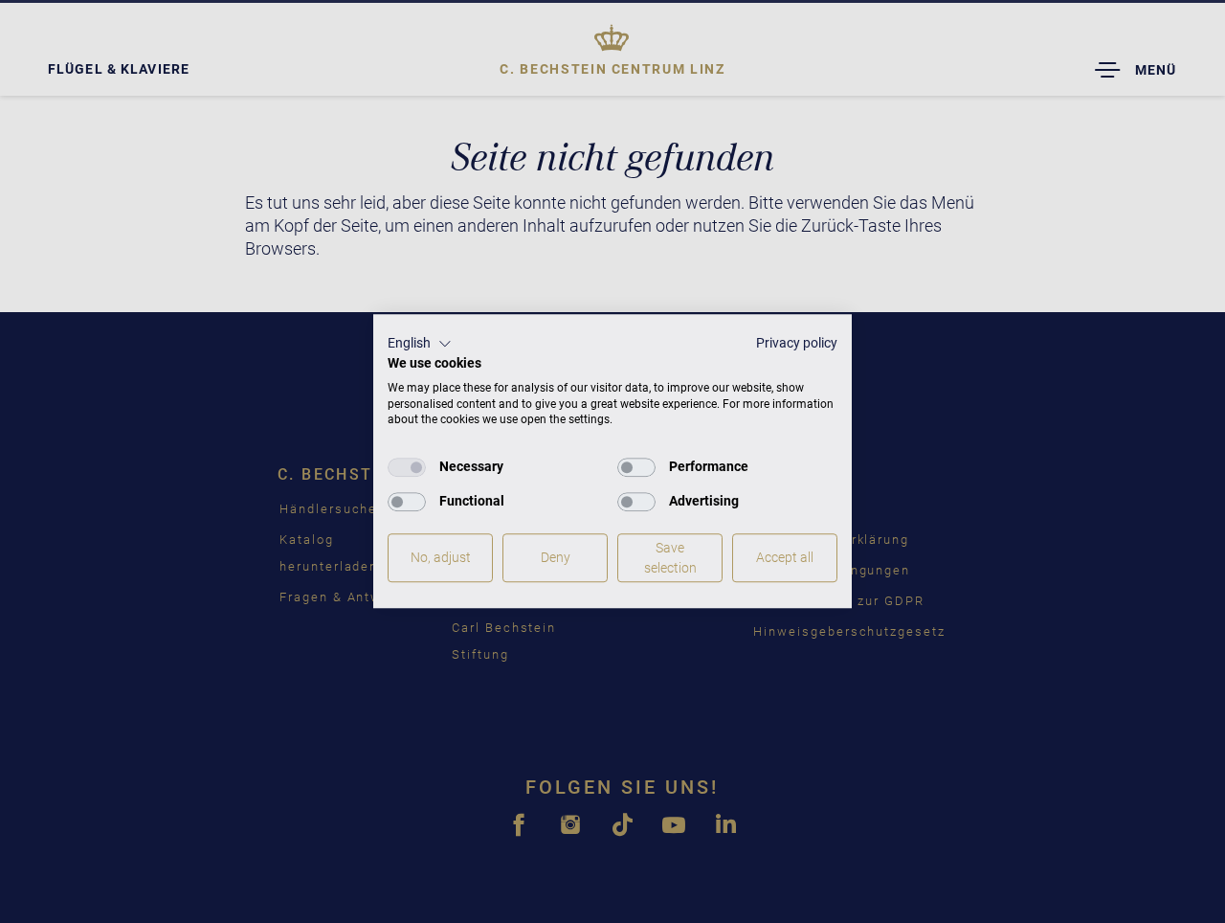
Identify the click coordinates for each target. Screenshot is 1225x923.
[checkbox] (407, 467)
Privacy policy (796, 342)
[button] (420, 343)
